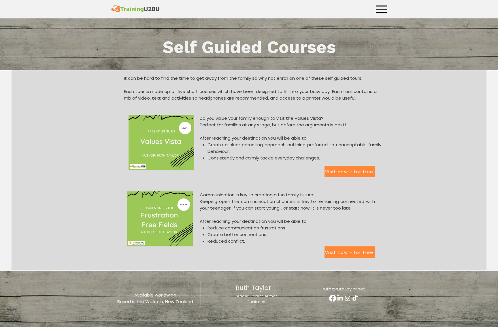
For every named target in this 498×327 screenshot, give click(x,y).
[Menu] (381, 9)
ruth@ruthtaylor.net (344, 289)
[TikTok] (355, 298)
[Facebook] (332, 298)
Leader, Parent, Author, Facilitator (256, 299)
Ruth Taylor (253, 288)
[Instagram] (347, 298)
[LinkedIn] (340, 298)
